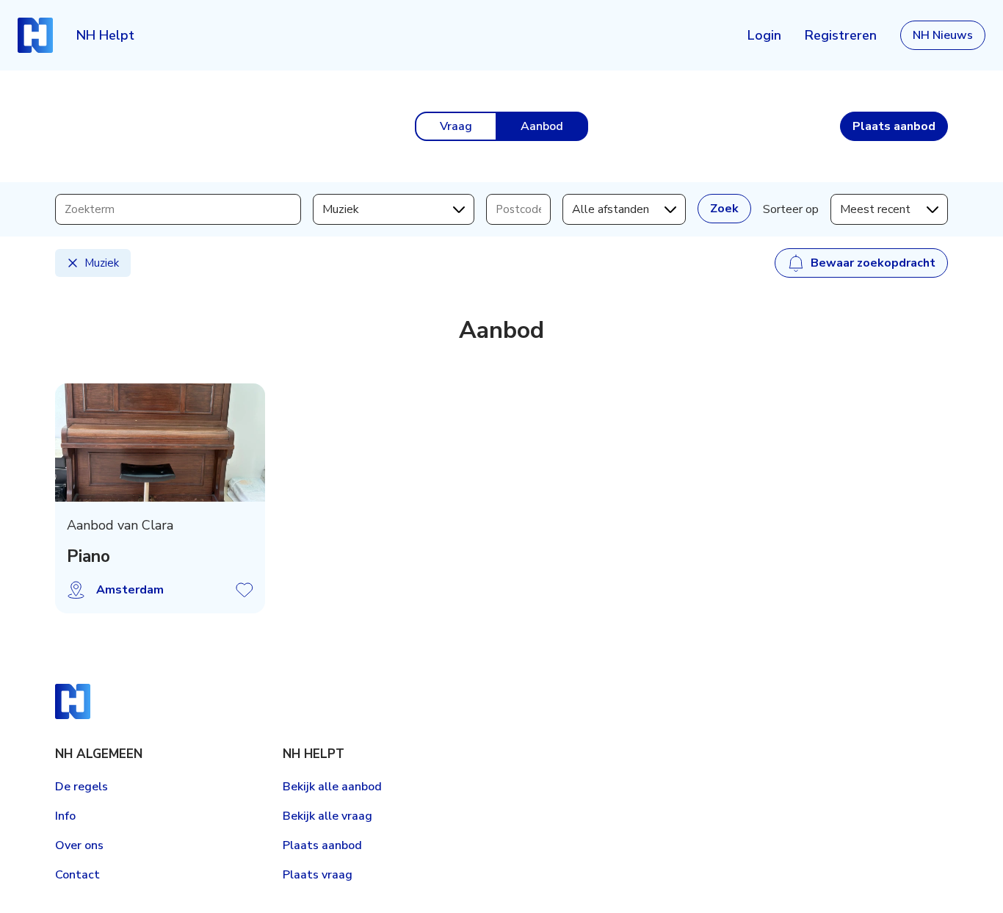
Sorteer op (791, 209)
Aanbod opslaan (244, 590)
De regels (81, 787)
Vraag (456, 126)
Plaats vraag (317, 875)
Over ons (79, 845)
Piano (88, 556)
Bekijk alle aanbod (332, 787)
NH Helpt (105, 35)
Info (65, 816)
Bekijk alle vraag (327, 816)
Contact (77, 875)
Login (764, 35)
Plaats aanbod (322, 845)
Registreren (841, 35)
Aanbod (542, 126)
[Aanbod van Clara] (160, 442)
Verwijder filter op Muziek (73, 263)
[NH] (35, 35)
